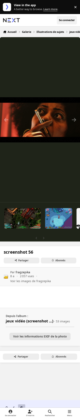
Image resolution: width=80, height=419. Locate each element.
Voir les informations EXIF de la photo (40, 336)
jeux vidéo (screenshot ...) (29, 320)
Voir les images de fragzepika (30, 281)
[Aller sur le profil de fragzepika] (6, 277)
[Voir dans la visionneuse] (40, 119)
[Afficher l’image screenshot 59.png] (58, 218)
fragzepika (23, 272)
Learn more (8, 7)
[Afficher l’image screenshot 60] (22, 218)
